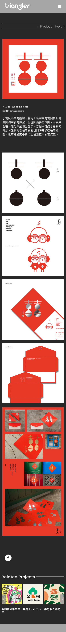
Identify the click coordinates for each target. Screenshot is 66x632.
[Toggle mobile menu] (59, 6)
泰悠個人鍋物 (43, 609)
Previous (46, 26)
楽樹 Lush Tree (23, 609)
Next (58, 26)
